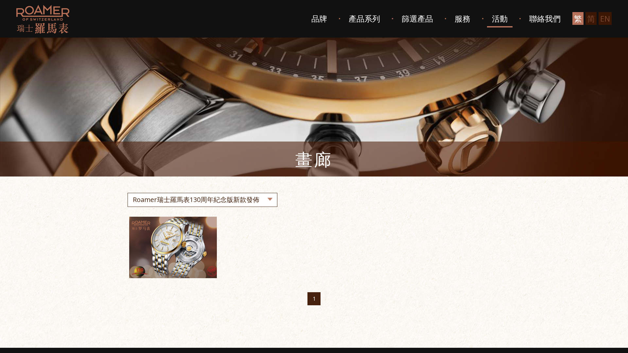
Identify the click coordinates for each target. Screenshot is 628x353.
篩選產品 (417, 18)
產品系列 (364, 18)
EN (605, 18)
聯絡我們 (545, 18)
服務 (462, 18)
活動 (500, 18)
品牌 (319, 18)
